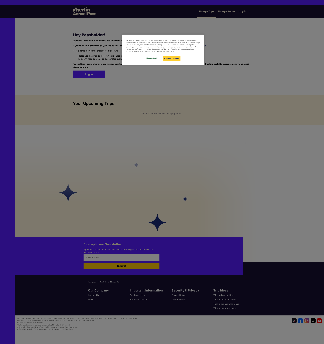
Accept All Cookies (171, 58)
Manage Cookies (152, 58)
